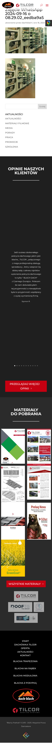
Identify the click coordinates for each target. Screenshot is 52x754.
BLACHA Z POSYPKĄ (25, 683)
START (25, 641)
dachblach (27, 23)
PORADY (10, 132)
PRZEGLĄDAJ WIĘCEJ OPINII (24, 386)
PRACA (9, 137)
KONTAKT (25, 655)
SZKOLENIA (11, 147)
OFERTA (25, 648)
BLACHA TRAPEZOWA (25, 661)
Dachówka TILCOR (25, 644)
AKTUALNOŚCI (13, 118)
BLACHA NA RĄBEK (25, 668)
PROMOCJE (11, 142)
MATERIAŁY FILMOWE (17, 123)
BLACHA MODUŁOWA (25, 675)
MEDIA (9, 128)
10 (35, 365)
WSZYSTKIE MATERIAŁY (25, 583)
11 (37, 365)
